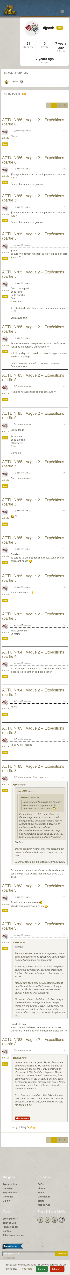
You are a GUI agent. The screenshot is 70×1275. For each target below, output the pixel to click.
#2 (64, 168)
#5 (64, 282)
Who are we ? (10, 1218)
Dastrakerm (27, 797)
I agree (42, 1269)
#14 (64, 663)
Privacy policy (10, 1226)
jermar (16, 785)
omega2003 (22, 791)
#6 (64, 337)
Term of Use (9, 1222)
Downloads (44, 1196)
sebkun (16, 1058)
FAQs (41, 1184)
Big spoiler (22, 1118)
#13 (64, 625)
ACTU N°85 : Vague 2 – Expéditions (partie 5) (33, 198)
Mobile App (44, 1204)
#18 (64, 896)
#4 (64, 245)
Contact (7, 1230)
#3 (64, 206)
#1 (64, 130)
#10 (64, 510)
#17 (64, 777)
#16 (64, 739)
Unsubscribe (8, 1257)
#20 (64, 1050)
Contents (8, 1196)
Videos (41, 1188)
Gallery (7, 1200)
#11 (64, 548)
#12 (64, 586)
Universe (8, 1188)
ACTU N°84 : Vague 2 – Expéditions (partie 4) (33, 654)
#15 (64, 701)
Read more (27, 1268)
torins (16, 942)
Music (41, 1192)
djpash (5, 138)
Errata (41, 1200)
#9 (64, 472)
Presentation (10, 1184)
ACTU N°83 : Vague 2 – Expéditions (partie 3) (33, 730)
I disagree (57, 1269)
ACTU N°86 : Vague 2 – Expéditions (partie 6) (33, 122)
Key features (10, 1192)
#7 (64, 386)
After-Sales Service (13, 1235)
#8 (64, 424)
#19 (64, 935)
